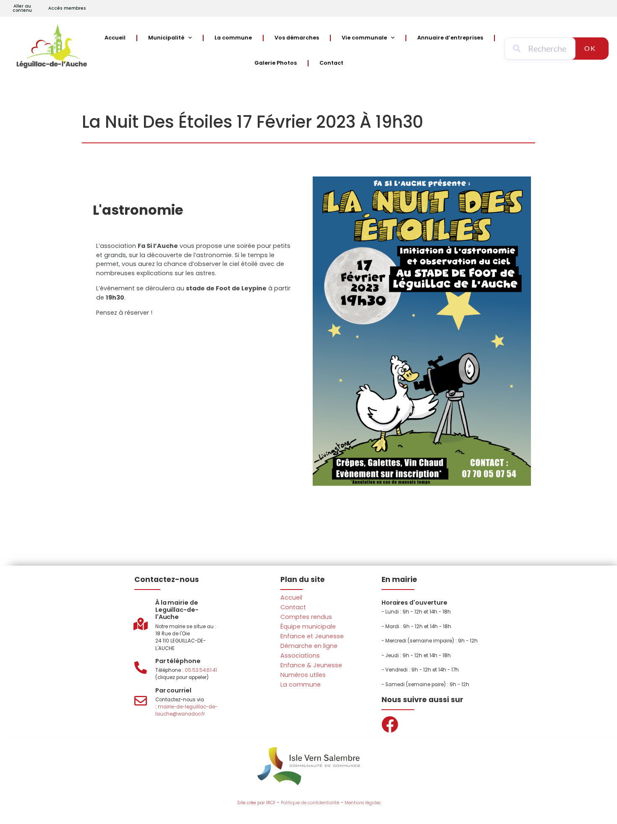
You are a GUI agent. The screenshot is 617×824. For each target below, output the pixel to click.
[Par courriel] (140, 701)
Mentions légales (362, 803)
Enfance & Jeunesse (311, 665)
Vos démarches (297, 37)
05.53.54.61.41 (201, 670)
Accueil (115, 37)
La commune (233, 37)
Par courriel (173, 690)
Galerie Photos (275, 62)
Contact (331, 62)
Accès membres (67, 8)
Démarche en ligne (308, 646)
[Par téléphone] (140, 667)
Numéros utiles (303, 675)
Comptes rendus (306, 617)
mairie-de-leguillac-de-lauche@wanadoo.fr (186, 710)
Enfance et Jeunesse (312, 636)
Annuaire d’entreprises (450, 37)
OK (590, 48)
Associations (300, 655)
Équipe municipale (308, 626)
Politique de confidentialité (310, 803)
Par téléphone (178, 661)
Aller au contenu (22, 8)
